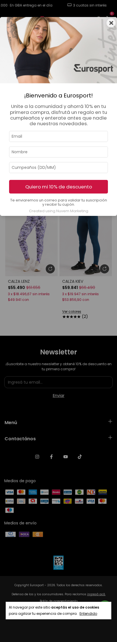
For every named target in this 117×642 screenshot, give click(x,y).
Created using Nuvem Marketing (58, 211)
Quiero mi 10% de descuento (58, 186)
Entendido (88, 613)
